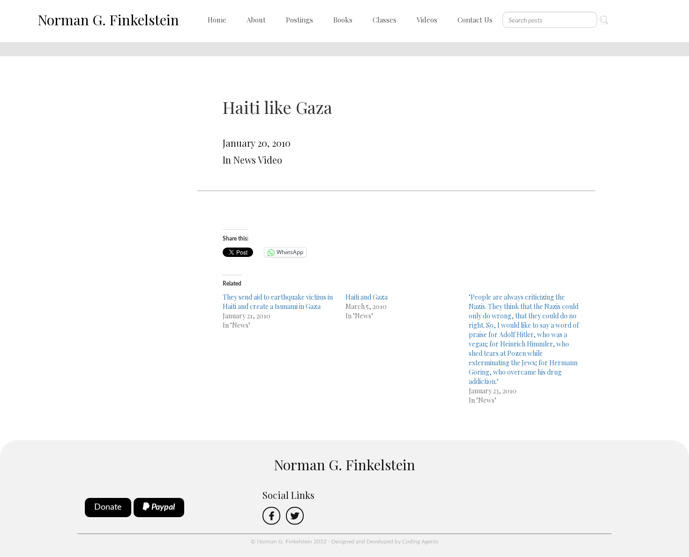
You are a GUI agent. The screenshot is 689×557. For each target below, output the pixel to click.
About (256, 19)
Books (342, 19)
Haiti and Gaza (366, 297)
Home (217, 19)
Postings (299, 19)
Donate (108, 507)
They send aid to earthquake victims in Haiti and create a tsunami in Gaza (278, 302)
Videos (427, 19)
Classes (385, 19)
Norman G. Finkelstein (108, 19)
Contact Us (475, 19)
